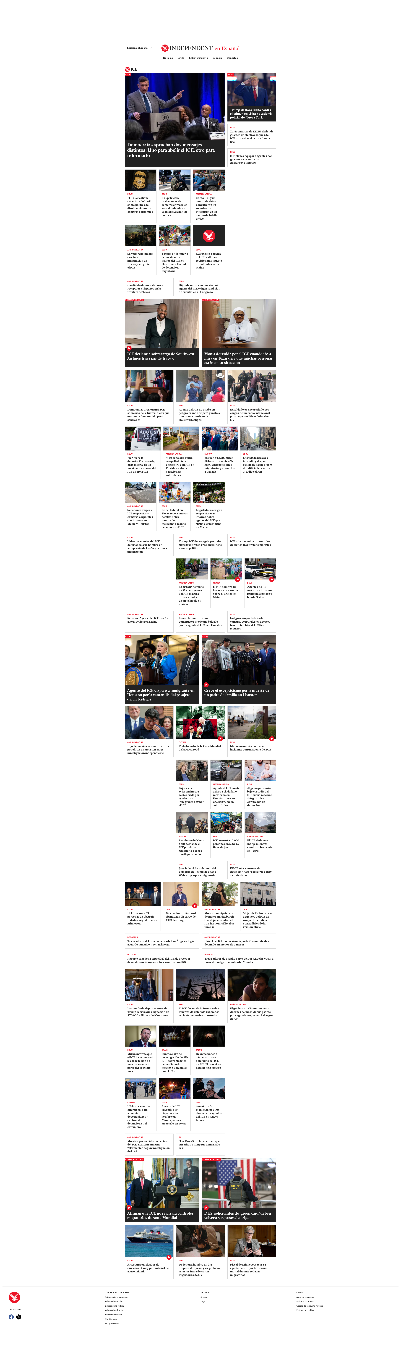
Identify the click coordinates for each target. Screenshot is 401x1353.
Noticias (168, 58)
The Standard (111, 1319)
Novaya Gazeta (112, 1323)
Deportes (232, 58)
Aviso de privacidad (305, 1297)
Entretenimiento (198, 58)
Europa (208, 454)
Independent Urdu (113, 1315)
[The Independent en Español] (200, 48)
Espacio (217, 58)
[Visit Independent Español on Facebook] (11, 1316)
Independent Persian (114, 1310)
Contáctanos (15, 1310)
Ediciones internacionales (116, 1297)
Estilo (181, 58)
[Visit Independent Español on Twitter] (18, 1316)
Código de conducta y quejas (309, 1306)
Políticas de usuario (305, 1301)
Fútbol (182, 742)
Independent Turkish (114, 1306)
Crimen (216, 583)
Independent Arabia (114, 1301)
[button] (139, 48)
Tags (202, 1301)
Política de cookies (305, 1310)
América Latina (203, 194)
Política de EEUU (134, 300)
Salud (165, 1050)
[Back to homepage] (57, 1297)
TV (180, 1137)
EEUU (128, 75)
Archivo (204, 1297)
